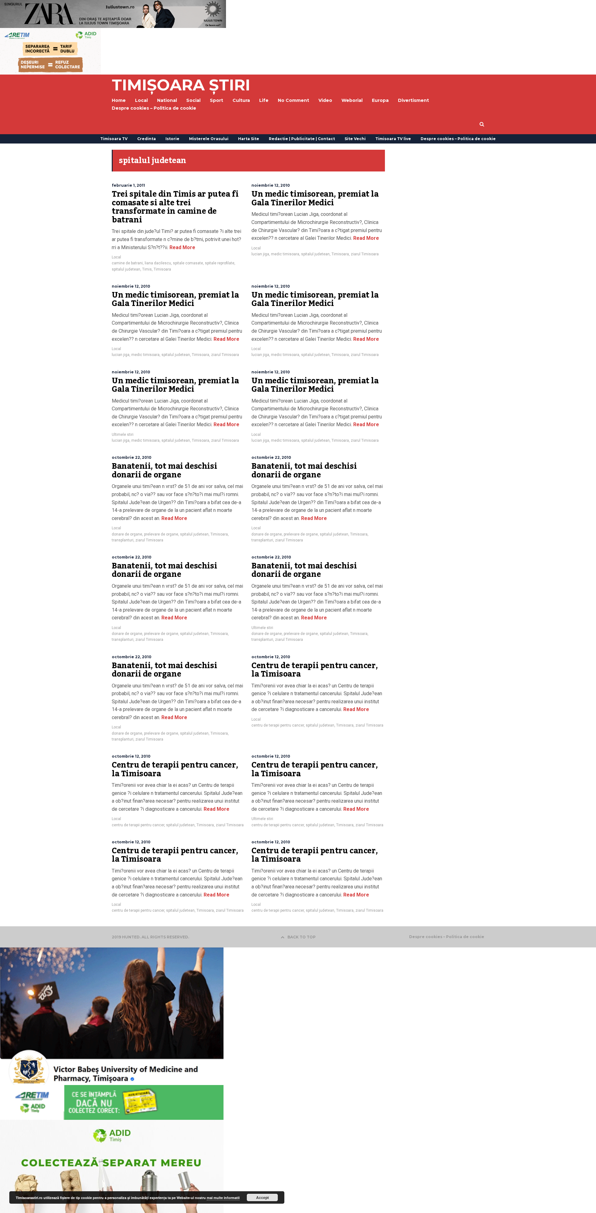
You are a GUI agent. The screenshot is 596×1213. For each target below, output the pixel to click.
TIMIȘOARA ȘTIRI (181, 84)
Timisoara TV (114, 138)
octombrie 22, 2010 (131, 457)
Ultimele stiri (122, 434)
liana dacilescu (158, 263)
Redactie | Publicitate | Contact (302, 138)
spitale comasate (188, 263)
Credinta (146, 138)
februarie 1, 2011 (128, 185)
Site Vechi (355, 138)
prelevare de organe (161, 534)
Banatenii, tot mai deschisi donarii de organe (164, 470)
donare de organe (127, 534)
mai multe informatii (223, 1197)
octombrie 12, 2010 (270, 656)
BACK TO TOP (301, 937)
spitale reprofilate (219, 263)
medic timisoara (285, 254)
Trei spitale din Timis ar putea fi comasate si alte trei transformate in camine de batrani (175, 207)
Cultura (241, 100)
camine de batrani (127, 263)
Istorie (172, 138)
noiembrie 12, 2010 (270, 185)
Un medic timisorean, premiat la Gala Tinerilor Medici (315, 198)
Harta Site (248, 138)
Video (325, 100)
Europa (380, 100)
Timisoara (162, 269)
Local (116, 257)
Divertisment (413, 100)
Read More (181, 247)
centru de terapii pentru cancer (277, 725)
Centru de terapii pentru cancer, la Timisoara (314, 670)
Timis (147, 269)
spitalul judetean (126, 269)
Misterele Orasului (208, 138)
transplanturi (122, 540)
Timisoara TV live (393, 138)
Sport (216, 100)
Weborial (352, 100)
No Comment (293, 100)
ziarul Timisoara (365, 254)
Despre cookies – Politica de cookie (154, 108)
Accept (262, 1197)
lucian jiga (260, 254)
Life (264, 100)
